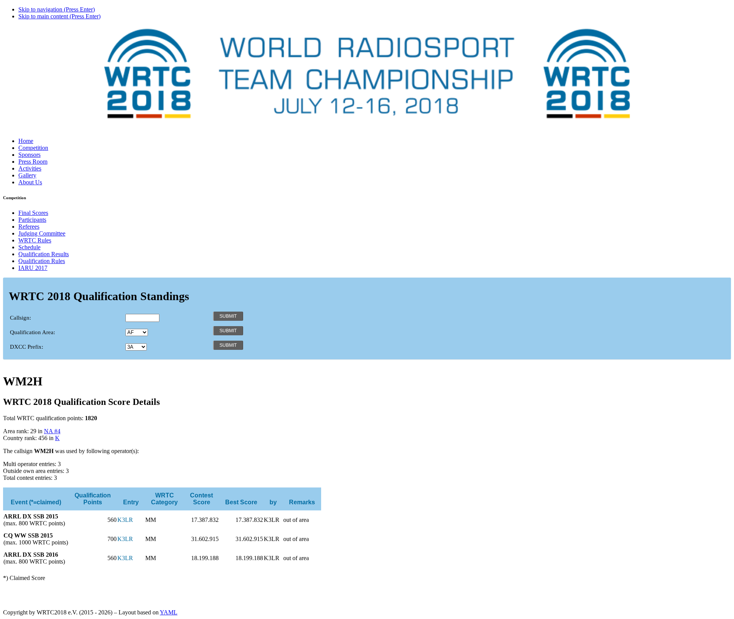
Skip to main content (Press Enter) (59, 16)
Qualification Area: (32, 332)
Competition (33, 148)
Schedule (29, 247)
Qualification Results (43, 254)
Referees (28, 226)
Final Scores (33, 213)
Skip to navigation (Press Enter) (56, 9)
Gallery (27, 175)
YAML (168, 612)
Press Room (32, 161)
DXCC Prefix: (26, 347)
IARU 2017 (32, 268)
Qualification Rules (41, 261)
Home (25, 141)
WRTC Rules (34, 240)
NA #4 (52, 431)
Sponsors (29, 154)
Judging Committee (41, 233)
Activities (29, 168)
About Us (30, 182)
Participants (32, 219)
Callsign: (20, 318)
